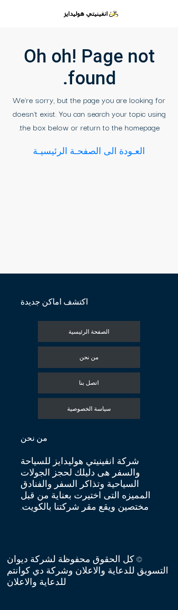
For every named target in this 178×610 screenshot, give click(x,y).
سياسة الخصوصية (89, 408)
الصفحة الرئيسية (89, 331)
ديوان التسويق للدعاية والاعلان (87, 564)
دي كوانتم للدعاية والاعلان (36, 576)
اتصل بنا (89, 382)
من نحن (89, 357)
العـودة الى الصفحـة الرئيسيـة (89, 151)
